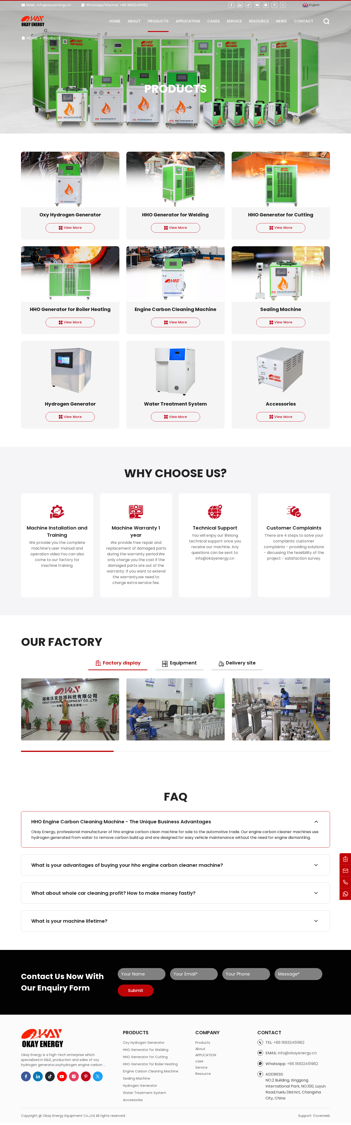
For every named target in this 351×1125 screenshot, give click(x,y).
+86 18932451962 (288, 1042)
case (199, 1061)
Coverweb (321, 1115)
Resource (259, 21)
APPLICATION (188, 21)
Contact (303, 21)
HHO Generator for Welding (145, 1049)
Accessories (133, 1100)
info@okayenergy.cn (297, 1053)
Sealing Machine (136, 1078)
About (134, 21)
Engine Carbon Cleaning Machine (150, 1071)
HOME (114, 21)
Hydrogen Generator (140, 1085)
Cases (213, 21)
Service (234, 21)
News (281, 21)
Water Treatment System (144, 1092)
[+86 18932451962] (345, 882)
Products (158, 21)
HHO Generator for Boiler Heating (150, 1064)
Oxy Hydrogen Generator (144, 1042)
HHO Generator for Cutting (145, 1057)
